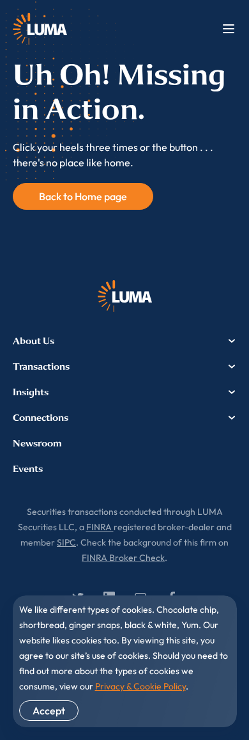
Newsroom (37, 443)
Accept (49, 710)
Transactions (41, 366)
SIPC (66, 542)
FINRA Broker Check (123, 557)
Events (28, 468)
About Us (33, 341)
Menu (228, 28)
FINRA (100, 527)
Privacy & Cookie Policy (140, 686)
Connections (40, 417)
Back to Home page (83, 196)
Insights (31, 392)
